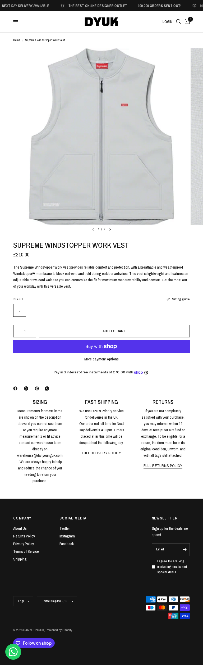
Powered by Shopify (59, 630)
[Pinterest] (38, 388)
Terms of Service (26, 551)
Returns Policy (24, 536)
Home (16, 40)
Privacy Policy (23, 543)
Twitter (64, 528)
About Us (20, 528)
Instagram (67, 536)
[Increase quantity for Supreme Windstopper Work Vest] (32, 331)
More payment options (101, 359)
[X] (27, 388)
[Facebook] (16, 388)
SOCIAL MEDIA (73, 518)
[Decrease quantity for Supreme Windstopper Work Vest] (17, 331)
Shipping (20, 559)
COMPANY (22, 518)
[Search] (178, 21)
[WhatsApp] (48, 388)
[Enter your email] (184, 549)
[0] (186, 21)
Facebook (66, 543)
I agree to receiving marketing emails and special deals (172, 566)
